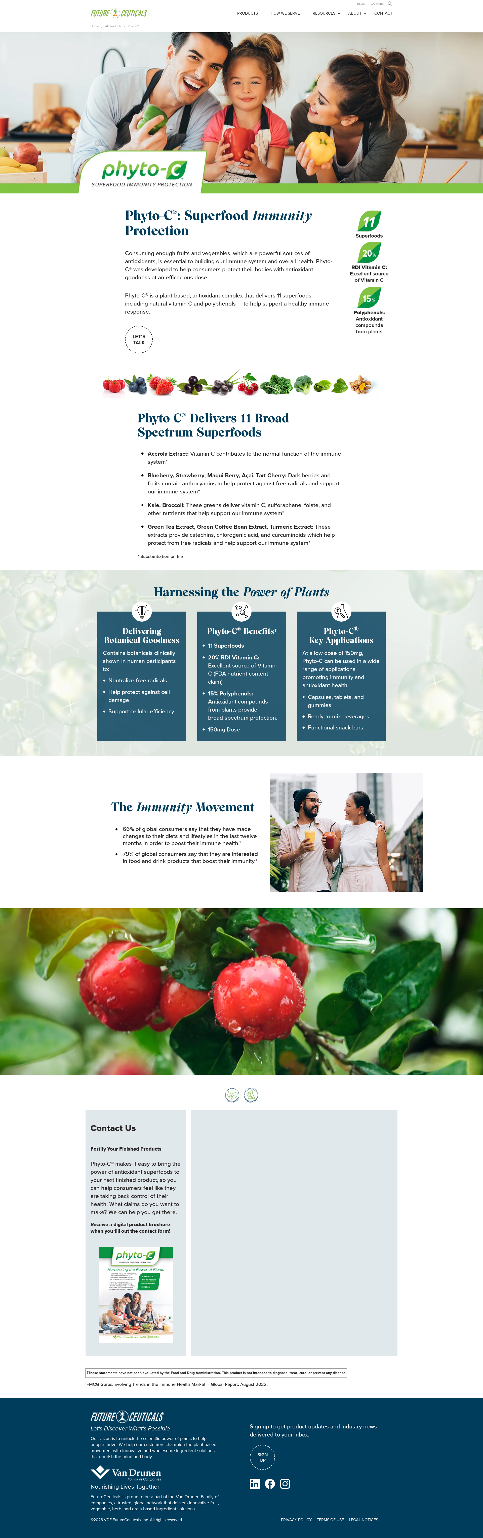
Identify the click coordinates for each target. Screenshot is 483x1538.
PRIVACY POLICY (296, 1520)
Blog (361, 3)
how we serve (285, 13)
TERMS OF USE (330, 1520)
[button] (389, 3)
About (354, 13)
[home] (119, 13)
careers (377, 3)
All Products (113, 26)
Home (95, 26)
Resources (324, 13)
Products (247, 13)
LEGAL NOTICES (363, 1520)
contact (383, 13)
